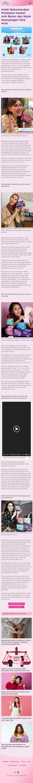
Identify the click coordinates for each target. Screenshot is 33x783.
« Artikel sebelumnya (16, 603)
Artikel (23, 761)
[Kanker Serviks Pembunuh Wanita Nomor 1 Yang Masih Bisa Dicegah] (16, 681)
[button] (16, 429)
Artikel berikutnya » (16, 606)
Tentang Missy (14, 761)
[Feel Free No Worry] (5, 3)
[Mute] (26, 454)
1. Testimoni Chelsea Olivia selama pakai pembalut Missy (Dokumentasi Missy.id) (14, 457)
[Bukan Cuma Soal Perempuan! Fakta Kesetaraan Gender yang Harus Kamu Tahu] (16, 656)
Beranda (5, 761)
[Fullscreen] (29, 454)
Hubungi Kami (13, 765)
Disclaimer (22, 765)
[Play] (4, 454)
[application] (16, 429)
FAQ (28, 761)
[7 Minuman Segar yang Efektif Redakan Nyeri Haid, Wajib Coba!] (16, 705)
